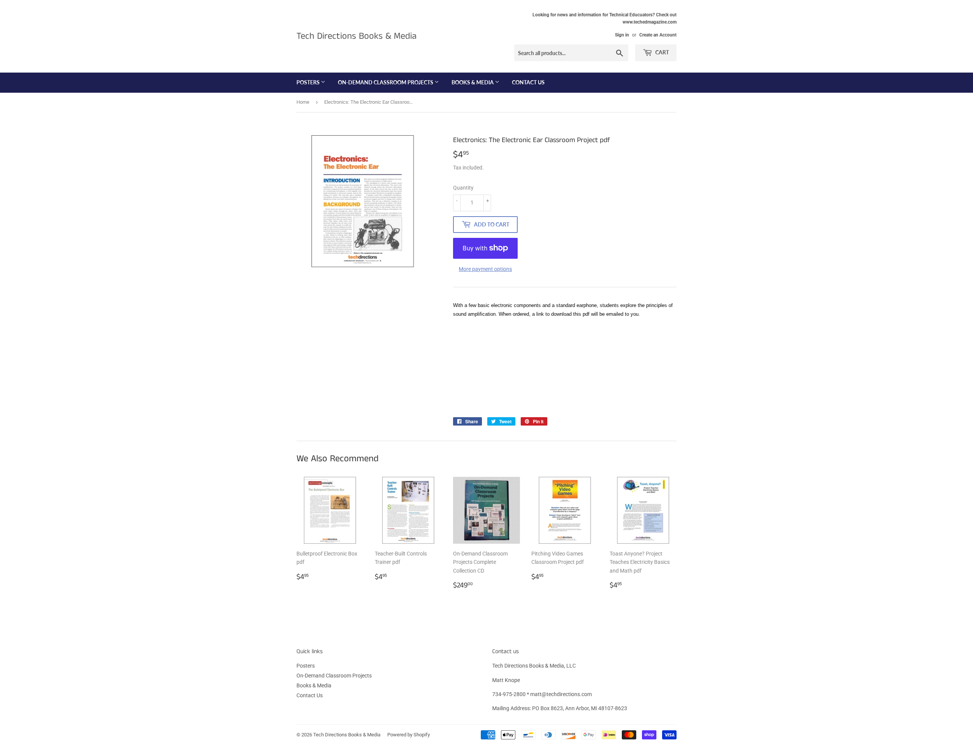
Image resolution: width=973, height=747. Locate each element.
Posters (308, 82)
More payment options (485, 269)
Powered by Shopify (408, 735)
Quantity (463, 188)
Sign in (622, 35)
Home (302, 102)
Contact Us (528, 82)
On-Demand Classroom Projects (386, 82)
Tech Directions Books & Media (356, 36)
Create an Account (658, 35)
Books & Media (473, 82)
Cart (661, 52)
